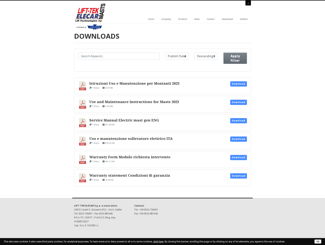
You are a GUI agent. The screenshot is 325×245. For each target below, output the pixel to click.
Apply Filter (235, 58)
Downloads (227, 19)
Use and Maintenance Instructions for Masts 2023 (134, 102)
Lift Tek (94, 17)
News (197, 19)
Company (166, 19)
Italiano (244, 19)
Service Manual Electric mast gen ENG (124, 120)
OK (317, 241)
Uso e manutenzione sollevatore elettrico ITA (131, 139)
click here (158, 241)
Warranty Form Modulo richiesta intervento (129, 157)
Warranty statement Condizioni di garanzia (129, 175)
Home (151, 19)
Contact (211, 19)
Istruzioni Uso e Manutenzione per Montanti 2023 (134, 83)
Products (182, 19)
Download (238, 83)
